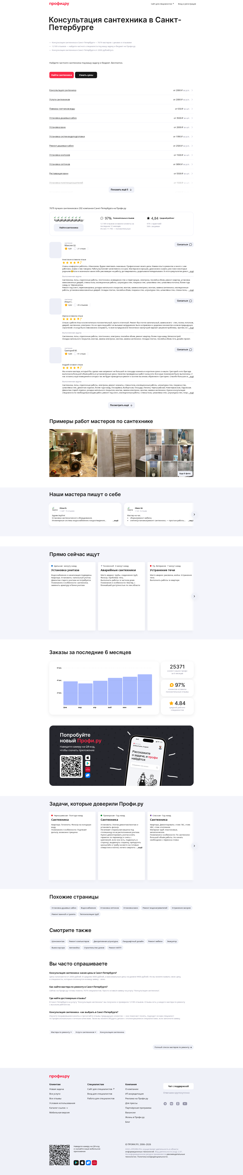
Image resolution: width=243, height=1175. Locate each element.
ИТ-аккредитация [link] (134, 1093)
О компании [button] (131, 1089)
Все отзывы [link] (55, 1098)
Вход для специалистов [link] (99, 1093)
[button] (184, 244)
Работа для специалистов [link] (100, 1098)
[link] (61, 75)
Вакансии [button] (130, 1112)
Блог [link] (127, 1121)
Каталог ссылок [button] (57, 1107)
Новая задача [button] (56, 1089)
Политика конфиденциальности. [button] (152, 1156)
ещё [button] (116, 520)
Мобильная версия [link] (59, 1112)
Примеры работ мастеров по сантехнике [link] (101, 421)
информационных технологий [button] (139, 1151)
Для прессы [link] (131, 1103)
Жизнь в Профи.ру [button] (135, 1117)
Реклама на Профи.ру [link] (136, 1098)
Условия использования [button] (62, 1103)
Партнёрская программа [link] (138, 1107)
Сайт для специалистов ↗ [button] (101, 1089)
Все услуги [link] (54, 1093)
